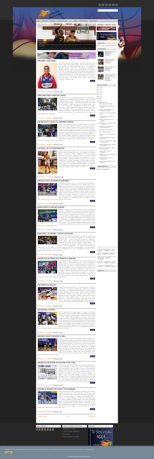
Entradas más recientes (42, 416)
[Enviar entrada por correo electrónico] (54, 91)
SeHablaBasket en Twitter (69, 429)
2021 (98, 98)
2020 (98, 101)
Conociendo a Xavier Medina (46, 61)
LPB (70, 21)
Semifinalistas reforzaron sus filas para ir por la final (56, 362)
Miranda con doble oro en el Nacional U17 (110, 67)
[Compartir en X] (60, 92)
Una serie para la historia (46, 310)
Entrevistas (44, 21)
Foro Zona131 (66, 434)
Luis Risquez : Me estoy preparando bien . (51, 148)
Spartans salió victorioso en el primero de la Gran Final (56, 258)
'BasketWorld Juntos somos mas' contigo (51, 95)
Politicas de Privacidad (84, 456)
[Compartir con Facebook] (61, 92)
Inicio (38, 21)
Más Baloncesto (93, 21)
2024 (98, 92)
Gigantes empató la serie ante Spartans (50, 207)
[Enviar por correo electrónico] (56, 92)
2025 (98, 90)
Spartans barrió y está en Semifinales (105, 151)
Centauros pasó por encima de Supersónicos (106, 158)
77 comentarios (50, 176)
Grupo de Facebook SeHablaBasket (71, 431)
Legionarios (52, 21)
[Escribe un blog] (58, 92)
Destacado (100, 24)
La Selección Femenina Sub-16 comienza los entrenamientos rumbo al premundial (110, 76)
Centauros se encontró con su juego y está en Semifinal (56, 389)
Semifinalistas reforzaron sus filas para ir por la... (107, 138)
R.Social (108, 24)
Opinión (75, 21)
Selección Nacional (83, 21)
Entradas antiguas (91, 416)
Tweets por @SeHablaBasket (103, 169)
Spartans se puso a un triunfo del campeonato (53, 181)
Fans (114, 24)
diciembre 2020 (101, 102)
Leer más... (92, 80)
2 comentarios (49, 117)
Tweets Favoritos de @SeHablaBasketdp (106, 45)
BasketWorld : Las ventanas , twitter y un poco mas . (55, 233)
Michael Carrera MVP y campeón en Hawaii (110, 60)
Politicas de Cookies (73, 456)
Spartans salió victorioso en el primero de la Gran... (106, 127)
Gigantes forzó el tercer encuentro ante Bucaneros (107, 155)
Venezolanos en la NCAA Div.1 (46, 285)
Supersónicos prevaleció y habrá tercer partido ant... (106, 148)
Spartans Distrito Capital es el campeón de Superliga (55, 122)
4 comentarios (49, 91)
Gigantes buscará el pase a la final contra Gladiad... (107, 145)
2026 (98, 87)
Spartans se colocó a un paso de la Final (51, 336)
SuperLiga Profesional (62, 21)
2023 (98, 94)
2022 (98, 96)
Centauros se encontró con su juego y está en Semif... (107, 141)
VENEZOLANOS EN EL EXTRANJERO (110, 52)
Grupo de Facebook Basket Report (71, 436)
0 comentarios (49, 144)
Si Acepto (8, 452)
